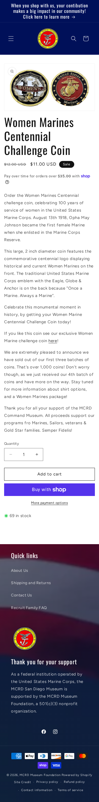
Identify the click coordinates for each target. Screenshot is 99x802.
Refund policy (74, 782)
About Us (19, 570)
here (52, 340)
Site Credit (22, 782)
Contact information (36, 790)
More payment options (49, 503)
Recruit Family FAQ (29, 607)
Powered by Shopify (77, 775)
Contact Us (21, 595)
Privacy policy (47, 782)
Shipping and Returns (31, 583)
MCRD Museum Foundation (40, 775)
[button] (11, 39)
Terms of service (70, 790)
